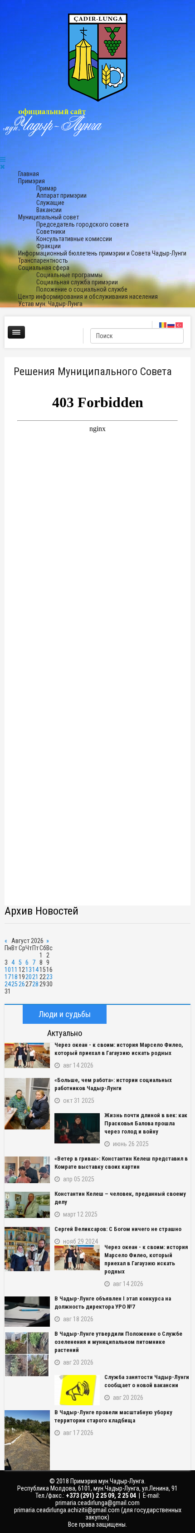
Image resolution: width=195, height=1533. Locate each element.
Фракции (48, 246)
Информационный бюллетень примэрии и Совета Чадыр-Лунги (102, 253)
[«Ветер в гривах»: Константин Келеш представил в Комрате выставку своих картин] (27, 1170)
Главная (28, 173)
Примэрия (31, 181)
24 (8, 984)
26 (22, 984)
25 (14, 984)
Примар (46, 188)
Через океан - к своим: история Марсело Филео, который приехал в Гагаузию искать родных (118, 1048)
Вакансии (49, 210)
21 (35, 976)
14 (35, 969)
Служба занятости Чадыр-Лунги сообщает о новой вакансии (146, 1381)
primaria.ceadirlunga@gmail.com (97, 1502)
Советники (50, 231)
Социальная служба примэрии (77, 282)
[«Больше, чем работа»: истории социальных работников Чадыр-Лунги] (27, 1103)
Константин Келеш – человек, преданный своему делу (120, 1197)
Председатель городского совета (82, 224)
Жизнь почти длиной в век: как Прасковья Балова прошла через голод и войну (145, 1123)
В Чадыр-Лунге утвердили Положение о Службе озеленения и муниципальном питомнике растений (118, 1341)
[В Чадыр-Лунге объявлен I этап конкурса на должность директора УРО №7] (27, 1311)
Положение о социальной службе (81, 289)
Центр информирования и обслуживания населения (88, 296)
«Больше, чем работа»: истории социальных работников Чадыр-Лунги (113, 1084)
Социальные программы (69, 275)
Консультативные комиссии (74, 238)
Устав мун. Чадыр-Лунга (50, 303)
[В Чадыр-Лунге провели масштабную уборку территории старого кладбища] (27, 1440)
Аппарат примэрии (61, 195)
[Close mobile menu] (2, 166)
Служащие (50, 202)
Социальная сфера (43, 267)
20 (28, 976)
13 (28, 969)
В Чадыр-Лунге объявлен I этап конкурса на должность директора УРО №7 (112, 1302)
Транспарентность (43, 260)
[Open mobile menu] (2, 159)
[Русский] (171, 324)
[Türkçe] (180, 324)
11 (14, 969)
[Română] (163, 324)
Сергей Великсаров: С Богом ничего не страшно (117, 1229)
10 (8, 969)
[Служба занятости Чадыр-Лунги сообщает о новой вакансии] (77, 1390)
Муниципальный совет (48, 217)
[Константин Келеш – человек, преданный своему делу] (27, 1205)
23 (49, 976)
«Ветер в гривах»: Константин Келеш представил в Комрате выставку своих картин (121, 1162)
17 (8, 976)
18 (14, 976)
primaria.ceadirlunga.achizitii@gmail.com (67, 1510)
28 (35, 984)
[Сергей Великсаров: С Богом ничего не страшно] (27, 1249)
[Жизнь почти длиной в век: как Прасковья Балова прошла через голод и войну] (77, 1128)
